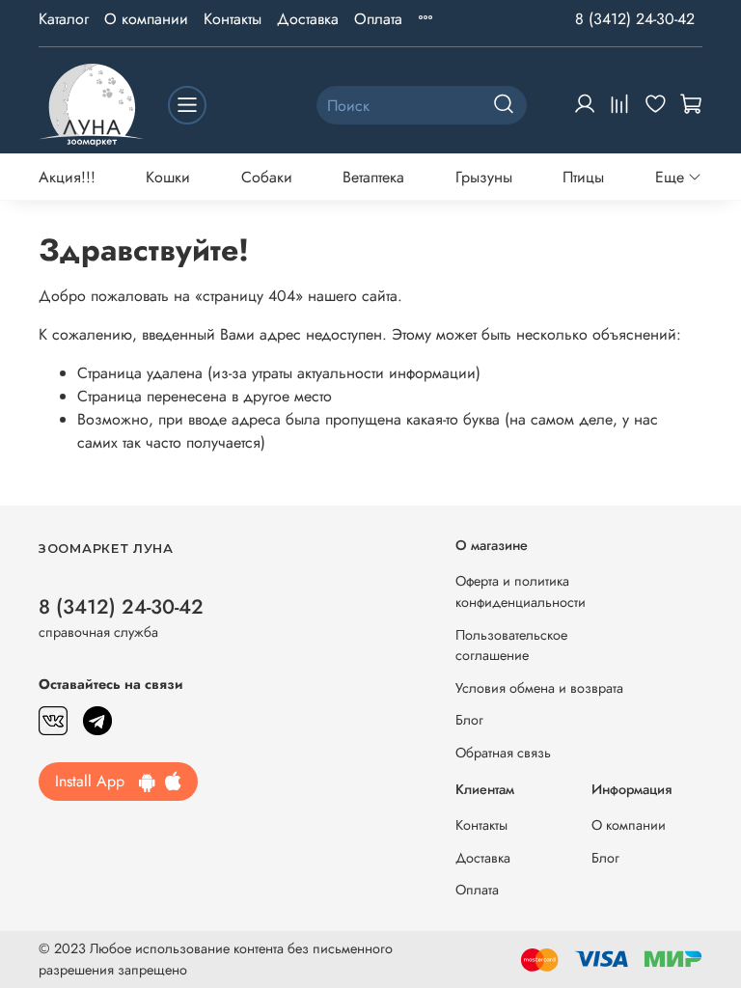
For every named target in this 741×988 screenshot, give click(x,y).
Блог (469, 719)
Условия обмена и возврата (539, 688)
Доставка (308, 19)
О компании (146, 19)
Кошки (168, 177)
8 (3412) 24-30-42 (635, 19)
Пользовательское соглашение (511, 645)
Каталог (64, 19)
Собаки (266, 177)
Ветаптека (373, 177)
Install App (97, 781)
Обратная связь (503, 752)
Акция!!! (67, 177)
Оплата (378, 19)
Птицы (583, 177)
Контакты (232, 19)
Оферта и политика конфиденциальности (520, 591)
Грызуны (483, 177)
